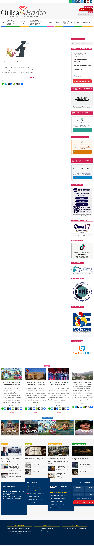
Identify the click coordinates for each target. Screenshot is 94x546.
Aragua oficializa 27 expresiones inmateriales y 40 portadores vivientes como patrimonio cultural (58, 384)
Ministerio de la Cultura (56, 501)
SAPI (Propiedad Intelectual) (57, 498)
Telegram (78, 491)
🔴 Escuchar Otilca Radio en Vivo (35, 493)
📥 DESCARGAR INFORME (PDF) (82, 177)
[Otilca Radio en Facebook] (79, 1)
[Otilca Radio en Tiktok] (85, 1)
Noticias (54, 420)
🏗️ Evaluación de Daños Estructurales (80, 70)
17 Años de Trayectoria (33, 496)
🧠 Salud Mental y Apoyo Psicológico (80, 60)
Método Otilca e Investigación (34, 499)
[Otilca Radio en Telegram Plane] (73, 1)
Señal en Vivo (86, 9)
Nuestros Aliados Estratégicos (58, 495)
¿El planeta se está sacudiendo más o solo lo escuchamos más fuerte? (15, 475)
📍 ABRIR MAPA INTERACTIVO (82, 130)
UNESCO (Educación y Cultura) (58, 504)
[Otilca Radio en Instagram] (76, 1)
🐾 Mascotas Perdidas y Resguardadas (80, 75)
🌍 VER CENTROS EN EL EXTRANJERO (82, 152)
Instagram (78, 487)
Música (91, 420)
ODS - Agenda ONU (55, 507)
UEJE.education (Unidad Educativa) (36, 490)
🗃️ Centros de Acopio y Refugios (82, 65)
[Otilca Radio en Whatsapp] (70, 1)
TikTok (78, 494)
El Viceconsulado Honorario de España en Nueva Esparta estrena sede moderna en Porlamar (35, 384)
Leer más (31, 77)
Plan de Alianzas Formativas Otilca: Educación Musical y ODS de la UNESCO (12, 384)
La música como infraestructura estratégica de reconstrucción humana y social (10, 459)
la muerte (14, 65)
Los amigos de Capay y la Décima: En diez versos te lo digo (62, 475)
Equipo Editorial (31, 502)
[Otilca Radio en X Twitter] (82, 1)
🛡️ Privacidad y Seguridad (47, 530)
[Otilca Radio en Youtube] (88, 1)
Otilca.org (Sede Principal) (34, 487)
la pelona (19, 65)
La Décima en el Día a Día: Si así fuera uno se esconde (18, 62)
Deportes (35, 420)
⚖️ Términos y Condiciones (47, 528)
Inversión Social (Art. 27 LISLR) (58, 492)
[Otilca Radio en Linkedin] (91, 1)
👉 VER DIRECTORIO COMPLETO (82, 81)
